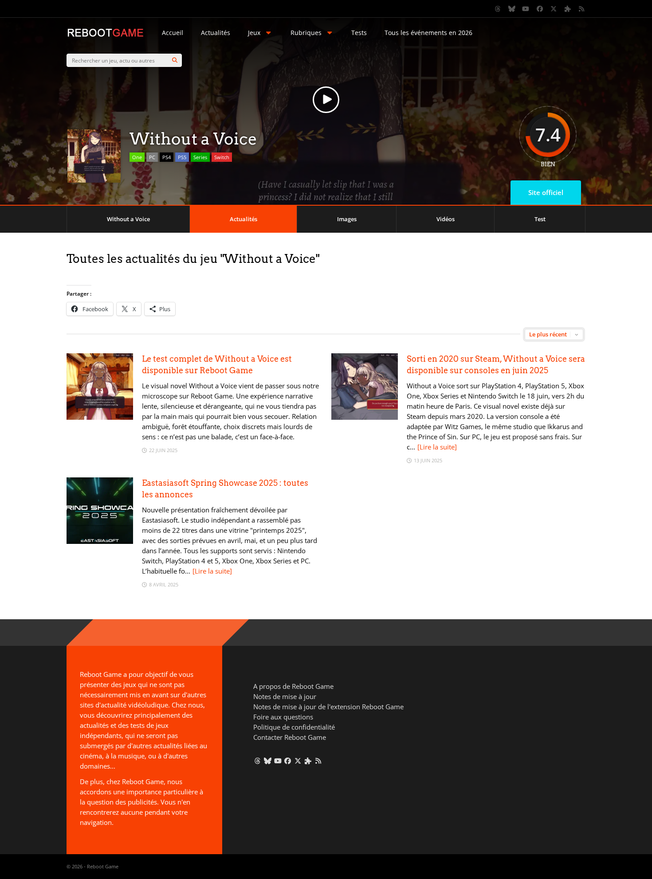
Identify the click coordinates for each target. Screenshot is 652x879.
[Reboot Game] (105, 35)
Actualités (215, 32)
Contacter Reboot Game (289, 737)
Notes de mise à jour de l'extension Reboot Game (328, 706)
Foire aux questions (283, 716)
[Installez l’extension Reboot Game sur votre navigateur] (568, 9)
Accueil (172, 32)
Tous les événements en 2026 (428, 32)
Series (200, 157)
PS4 (166, 157)
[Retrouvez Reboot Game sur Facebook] (540, 9)
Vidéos (445, 219)
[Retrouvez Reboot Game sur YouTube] (526, 9)
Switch (221, 157)
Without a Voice (128, 219)
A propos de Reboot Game (293, 686)
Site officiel (545, 192)
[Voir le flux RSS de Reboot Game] (582, 9)
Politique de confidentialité (294, 727)
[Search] (175, 60)
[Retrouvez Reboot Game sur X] (554, 9)
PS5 (182, 157)
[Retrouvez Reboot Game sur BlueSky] (512, 9)
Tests (359, 32)
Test (540, 219)
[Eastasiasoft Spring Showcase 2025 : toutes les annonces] (100, 541)
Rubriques (306, 32)
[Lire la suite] (437, 446)
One (137, 157)
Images (347, 219)
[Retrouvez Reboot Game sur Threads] (498, 9)
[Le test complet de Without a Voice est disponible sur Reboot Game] (100, 417)
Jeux (254, 32)
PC (152, 157)
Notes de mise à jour (284, 696)
